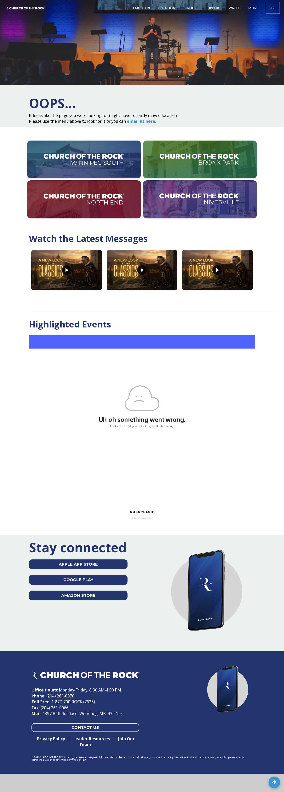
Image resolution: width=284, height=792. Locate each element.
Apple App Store (78, 564)
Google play (78, 579)
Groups (192, 8)
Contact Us (85, 727)
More (253, 8)
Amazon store (78, 595)
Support (214, 8)
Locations (168, 8)
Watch (235, 8)
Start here (141, 8)
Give (273, 8)
